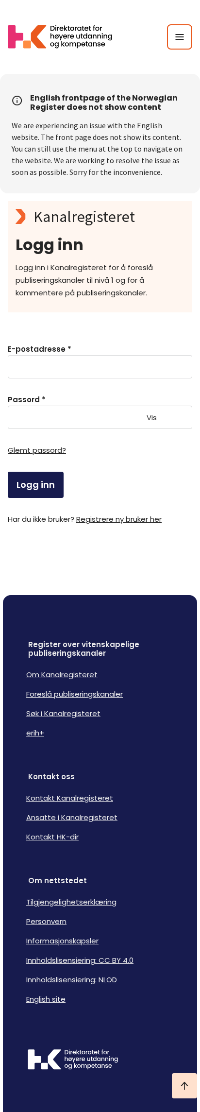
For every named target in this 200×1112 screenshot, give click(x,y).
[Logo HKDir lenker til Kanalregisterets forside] (66, 37)
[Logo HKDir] (100, 1060)
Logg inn (36, 485)
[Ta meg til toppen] (184, 1085)
